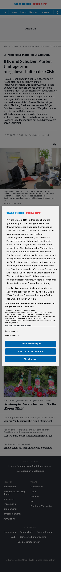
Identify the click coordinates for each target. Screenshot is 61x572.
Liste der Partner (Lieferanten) (18, 325)
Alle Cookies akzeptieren (30, 351)
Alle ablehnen (30, 359)
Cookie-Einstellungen (30, 344)
